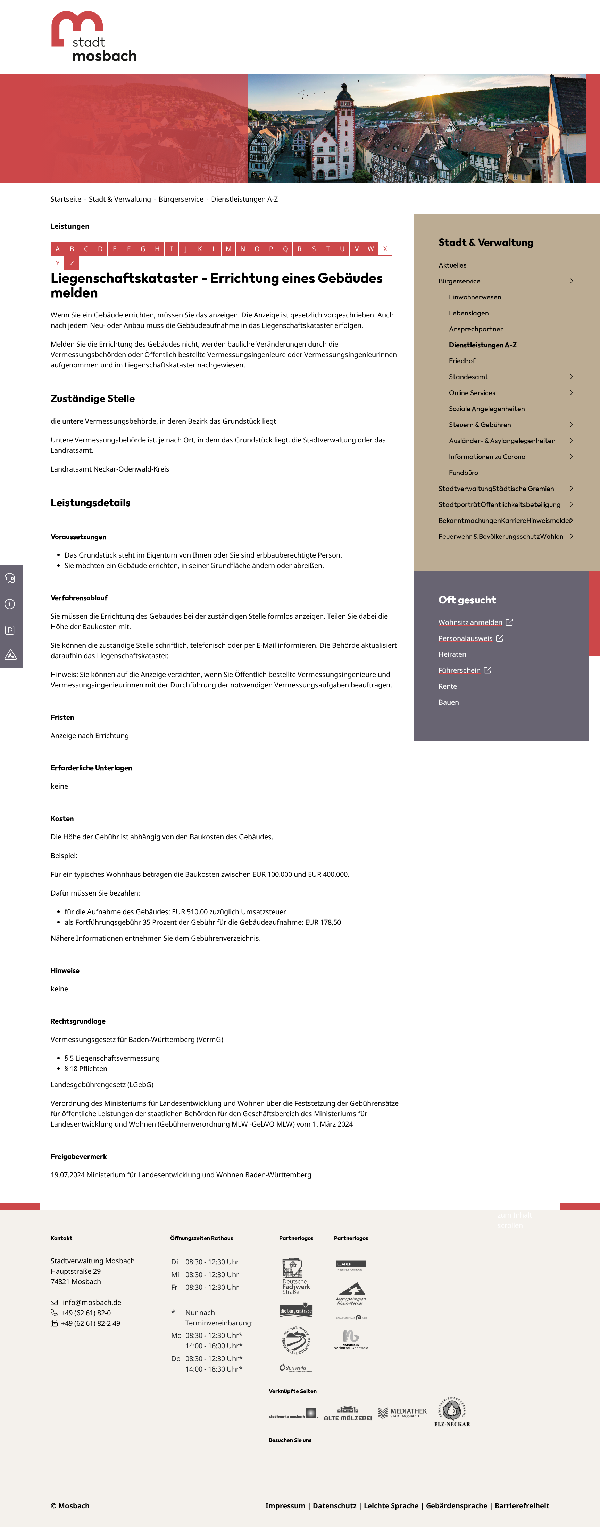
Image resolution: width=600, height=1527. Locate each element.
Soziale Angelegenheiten (487, 408)
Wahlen (552, 536)
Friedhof (462, 360)
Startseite (66, 199)
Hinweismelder (549, 520)
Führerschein (460, 670)
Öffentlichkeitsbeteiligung (521, 504)
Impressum (286, 1505)
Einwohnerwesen (475, 296)
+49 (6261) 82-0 (86, 1312)
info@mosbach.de (92, 1302)
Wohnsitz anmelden (470, 622)
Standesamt (468, 376)
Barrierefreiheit (522, 1505)
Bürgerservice (181, 199)
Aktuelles (453, 265)
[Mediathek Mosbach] (402, 1416)
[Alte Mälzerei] (347, 1416)
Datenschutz (335, 1505)
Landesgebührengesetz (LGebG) (102, 1084)
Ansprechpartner (476, 328)
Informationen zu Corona (487, 456)
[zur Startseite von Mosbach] (90, 31)
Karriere (513, 520)
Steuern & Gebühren (480, 424)
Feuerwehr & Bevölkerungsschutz (489, 536)
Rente (448, 686)
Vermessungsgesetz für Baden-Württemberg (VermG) (137, 1039)
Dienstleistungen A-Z (483, 344)
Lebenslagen (469, 312)
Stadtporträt (460, 504)
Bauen (449, 702)
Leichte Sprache (391, 1505)
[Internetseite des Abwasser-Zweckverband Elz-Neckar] (452, 1415)
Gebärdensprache (457, 1505)
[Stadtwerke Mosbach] (293, 1416)
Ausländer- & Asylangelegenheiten (502, 440)
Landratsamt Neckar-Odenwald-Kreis (110, 469)
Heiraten (452, 654)
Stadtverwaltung (465, 488)
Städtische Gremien (523, 488)
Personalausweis (466, 638)
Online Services (472, 392)
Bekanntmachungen (470, 520)
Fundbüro (463, 472)
